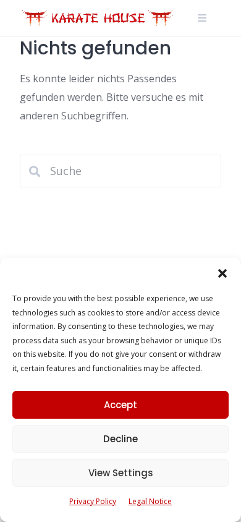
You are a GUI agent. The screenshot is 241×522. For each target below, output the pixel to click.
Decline (120, 438)
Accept (120, 404)
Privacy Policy (92, 501)
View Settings (120, 472)
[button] (222, 273)
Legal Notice (150, 501)
